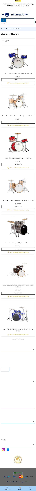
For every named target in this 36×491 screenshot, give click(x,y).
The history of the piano (9, 434)
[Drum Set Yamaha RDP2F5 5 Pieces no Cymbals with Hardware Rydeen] (18, 314)
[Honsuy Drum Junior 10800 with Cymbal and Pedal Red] (18, 143)
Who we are (6, 430)
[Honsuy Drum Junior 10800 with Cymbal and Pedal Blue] (18, 58)
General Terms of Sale (9, 361)
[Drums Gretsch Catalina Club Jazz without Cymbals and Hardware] (18, 101)
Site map (5, 427)
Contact (5, 425)
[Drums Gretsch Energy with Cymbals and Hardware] (18, 228)
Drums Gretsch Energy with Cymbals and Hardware (18, 242)
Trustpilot (3, 439)
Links (4, 356)
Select (2, 40)
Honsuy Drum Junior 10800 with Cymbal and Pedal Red (18, 158)
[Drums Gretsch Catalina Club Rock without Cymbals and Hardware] (18, 185)
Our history (6, 432)
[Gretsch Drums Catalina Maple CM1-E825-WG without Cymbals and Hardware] (18, 270)
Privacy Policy (7, 358)
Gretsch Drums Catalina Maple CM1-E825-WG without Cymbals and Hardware (18, 285)
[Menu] (2, 14)
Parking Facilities (7, 363)
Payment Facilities (8, 365)
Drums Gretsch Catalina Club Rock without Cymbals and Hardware (18, 200)
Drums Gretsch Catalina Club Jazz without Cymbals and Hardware (18, 116)
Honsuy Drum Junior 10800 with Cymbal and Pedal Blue (18, 73)
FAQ (4, 354)
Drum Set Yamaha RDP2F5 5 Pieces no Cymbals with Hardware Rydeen (18, 330)
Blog (4, 436)
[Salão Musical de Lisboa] (7, 14)
